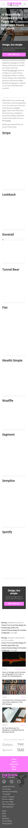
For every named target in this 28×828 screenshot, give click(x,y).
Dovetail (8, 234)
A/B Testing (6, 789)
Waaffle (7, 400)
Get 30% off (14, 54)
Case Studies (6, 794)
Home (14, 759)
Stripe (6, 133)
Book (14, 769)
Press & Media (7, 821)
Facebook (4, 782)
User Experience (7, 807)
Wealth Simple (12, 360)
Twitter (19, 782)
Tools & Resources (8, 804)
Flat (4, 307)
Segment (8, 434)
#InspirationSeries (7, 34)
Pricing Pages (12, 70)
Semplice (8, 480)
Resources (14, 764)
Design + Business (8, 797)
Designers (23, 697)
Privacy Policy (7, 823)
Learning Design (7, 802)
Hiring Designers (8, 799)
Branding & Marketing (20, 669)
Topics (14, 761)
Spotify (7, 532)
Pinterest (11, 782)
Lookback (9, 194)
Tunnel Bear (10, 269)
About (14, 767)
